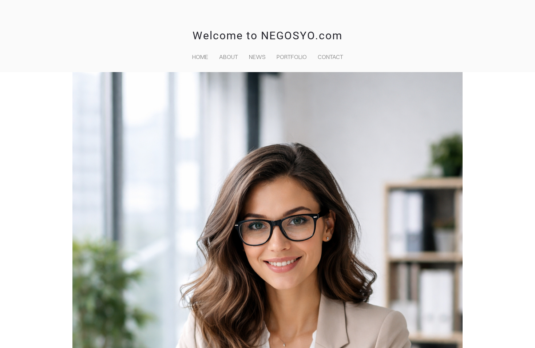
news (257, 56)
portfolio (292, 56)
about (228, 56)
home (200, 56)
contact (330, 56)
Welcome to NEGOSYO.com (267, 35)
